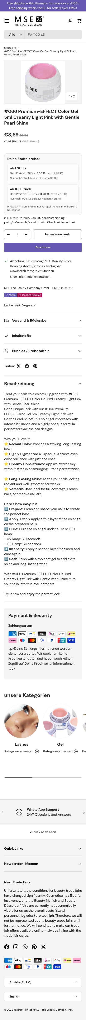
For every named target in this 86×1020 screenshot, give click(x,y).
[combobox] (43, 34)
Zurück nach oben (43, 832)
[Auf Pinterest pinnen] (35, 366)
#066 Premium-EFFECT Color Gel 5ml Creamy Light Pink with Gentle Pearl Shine (40, 53)
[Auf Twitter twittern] (18, 366)
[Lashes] (21, 721)
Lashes (21, 744)
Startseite (10, 48)
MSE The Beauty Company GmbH (27, 288)
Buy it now (43, 247)
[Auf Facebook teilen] (27, 366)
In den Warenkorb (57, 234)
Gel (60, 744)
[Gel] (60, 721)
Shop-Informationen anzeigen (30, 276)
